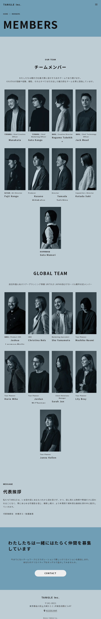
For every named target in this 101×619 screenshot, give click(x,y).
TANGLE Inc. (12, 4)
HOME (5, 14)
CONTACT (50, 573)
